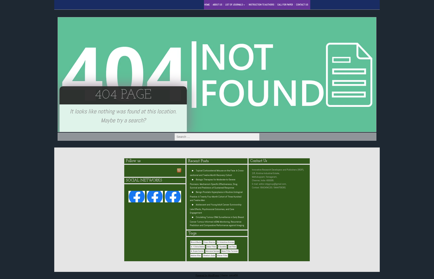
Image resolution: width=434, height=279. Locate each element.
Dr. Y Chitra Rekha (197, 247)
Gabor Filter (211, 247)
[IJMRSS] (155, 197)
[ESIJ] (137, 197)
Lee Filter (232, 247)
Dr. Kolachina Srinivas (225, 242)
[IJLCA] (173, 197)
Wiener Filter (222, 255)
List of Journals (234, 4)
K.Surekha (222, 247)
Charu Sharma (209, 242)
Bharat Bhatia (196, 242)
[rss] (179, 170)
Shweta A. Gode (209, 255)
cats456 (233, 275)
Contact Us (302, 4)
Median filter (196, 255)
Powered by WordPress (207, 275)
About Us (217, 4)
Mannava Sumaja (212, 251)
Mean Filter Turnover (230, 251)
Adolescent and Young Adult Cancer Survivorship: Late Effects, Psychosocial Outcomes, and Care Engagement (216, 208)
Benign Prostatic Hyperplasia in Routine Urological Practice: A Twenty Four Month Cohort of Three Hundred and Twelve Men (216, 196)
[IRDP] (133, 4)
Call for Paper (285, 4)
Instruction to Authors (261, 4)
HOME (207, 4)
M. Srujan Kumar (197, 251)
